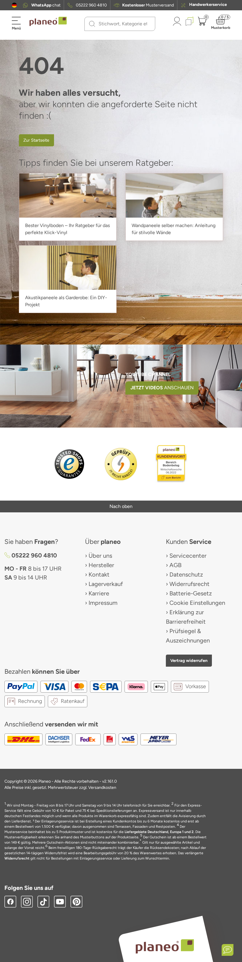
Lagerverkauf (106, 583)
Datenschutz (186, 574)
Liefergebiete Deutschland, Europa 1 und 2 (159, 832)
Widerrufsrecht (189, 583)
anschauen (162, 387)
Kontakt (99, 574)
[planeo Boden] (165, 946)
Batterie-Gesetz (190, 593)
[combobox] (123, 24)
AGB (175, 565)
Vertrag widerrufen (188, 660)
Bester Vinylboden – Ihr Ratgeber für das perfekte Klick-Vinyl (67, 229)
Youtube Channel (148, 374)
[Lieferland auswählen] (14, 5)
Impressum (103, 602)
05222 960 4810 (91, 5)
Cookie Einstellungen (197, 602)
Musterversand (148, 5)
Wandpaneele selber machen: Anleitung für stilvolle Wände (173, 229)
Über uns (100, 555)
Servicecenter (188, 555)
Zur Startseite (36, 140)
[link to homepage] (48, 21)
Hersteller (101, 565)
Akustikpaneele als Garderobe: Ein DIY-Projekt (66, 301)
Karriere (99, 593)
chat (45, 5)
